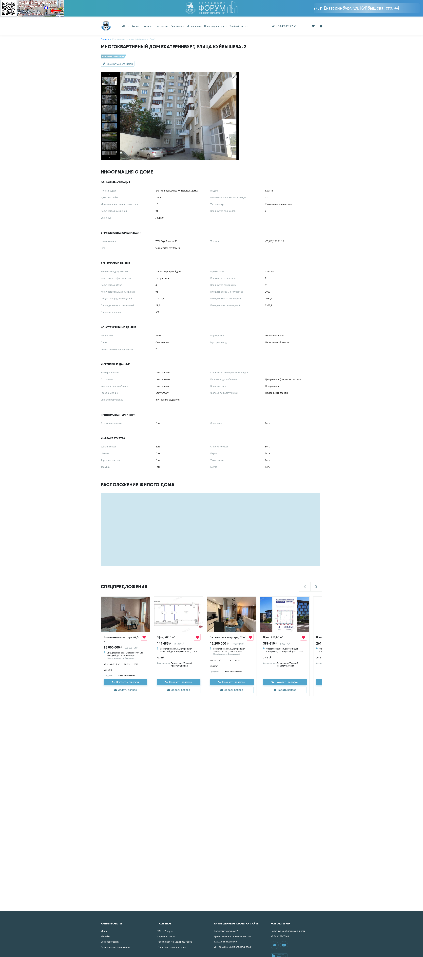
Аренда (148, 26)
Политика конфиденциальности (288, 931)
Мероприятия (194, 26)
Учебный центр (238, 26)
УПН (124, 26)
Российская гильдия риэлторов (174, 941)
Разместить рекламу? (226, 931)
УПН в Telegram (165, 931)
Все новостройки (110, 941)
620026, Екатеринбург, (226, 941)
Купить (136, 26)
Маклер (105, 931)
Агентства (162, 26)
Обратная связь (166, 936)
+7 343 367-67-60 (280, 936)
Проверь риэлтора (214, 26)
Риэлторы (176, 26)
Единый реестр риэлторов (171, 947)
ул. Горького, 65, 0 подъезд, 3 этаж (232, 947)
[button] (305, 587)
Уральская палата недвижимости (232, 936)
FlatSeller (105, 936)
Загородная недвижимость (115, 947)
